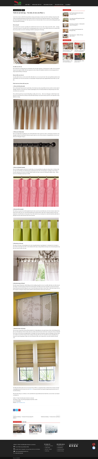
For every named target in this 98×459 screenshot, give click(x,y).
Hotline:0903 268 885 (19, 453)
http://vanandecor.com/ (21, 402)
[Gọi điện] (93, 444)
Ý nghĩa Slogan (47, 447)
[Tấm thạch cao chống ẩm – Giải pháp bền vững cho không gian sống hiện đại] (65, 25)
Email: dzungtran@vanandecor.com (21, 451)
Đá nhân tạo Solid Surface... (17, 433)
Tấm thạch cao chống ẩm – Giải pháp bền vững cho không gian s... (77, 24)
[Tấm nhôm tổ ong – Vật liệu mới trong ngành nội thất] (65, 36)
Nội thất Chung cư (60, 445)
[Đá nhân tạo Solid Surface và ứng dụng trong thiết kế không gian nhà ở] (20, 428)
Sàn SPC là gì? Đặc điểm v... (33, 433)
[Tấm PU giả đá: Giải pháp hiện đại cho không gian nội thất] (65, 14)
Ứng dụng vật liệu (59, 4)
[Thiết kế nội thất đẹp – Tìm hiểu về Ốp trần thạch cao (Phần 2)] (52, 428)
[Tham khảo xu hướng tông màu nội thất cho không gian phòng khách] (79, 46)
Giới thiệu (27, 4)
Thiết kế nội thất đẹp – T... (49, 433)
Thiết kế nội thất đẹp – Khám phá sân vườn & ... (79, 61)
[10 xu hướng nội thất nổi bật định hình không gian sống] (65, 31)
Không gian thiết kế (36, 4)
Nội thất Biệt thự (60, 447)
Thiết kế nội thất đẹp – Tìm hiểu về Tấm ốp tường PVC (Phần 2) (23, 417)
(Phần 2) (30, 389)
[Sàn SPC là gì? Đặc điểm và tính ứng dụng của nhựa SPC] (36, 428)
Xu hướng (68, 4)
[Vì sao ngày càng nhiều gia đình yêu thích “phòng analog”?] (65, 20)
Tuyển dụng (47, 450)
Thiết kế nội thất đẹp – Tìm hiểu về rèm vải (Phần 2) (50, 416)
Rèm (23, 10)
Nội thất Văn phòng (60, 449)
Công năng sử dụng (47, 4)
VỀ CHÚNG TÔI (47, 444)
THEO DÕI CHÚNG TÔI (73, 444)
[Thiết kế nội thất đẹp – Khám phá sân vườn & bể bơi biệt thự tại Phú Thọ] (79, 56)
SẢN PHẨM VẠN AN (61, 444)
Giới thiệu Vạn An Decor (49, 445)
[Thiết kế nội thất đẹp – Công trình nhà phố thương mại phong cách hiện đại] (68, 56)
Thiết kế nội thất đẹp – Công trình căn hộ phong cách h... (67, 51)
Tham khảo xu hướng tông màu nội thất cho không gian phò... (79, 51)
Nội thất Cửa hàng (60, 450)
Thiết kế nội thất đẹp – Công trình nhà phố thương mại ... (67, 61)
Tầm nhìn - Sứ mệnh (48, 449)
